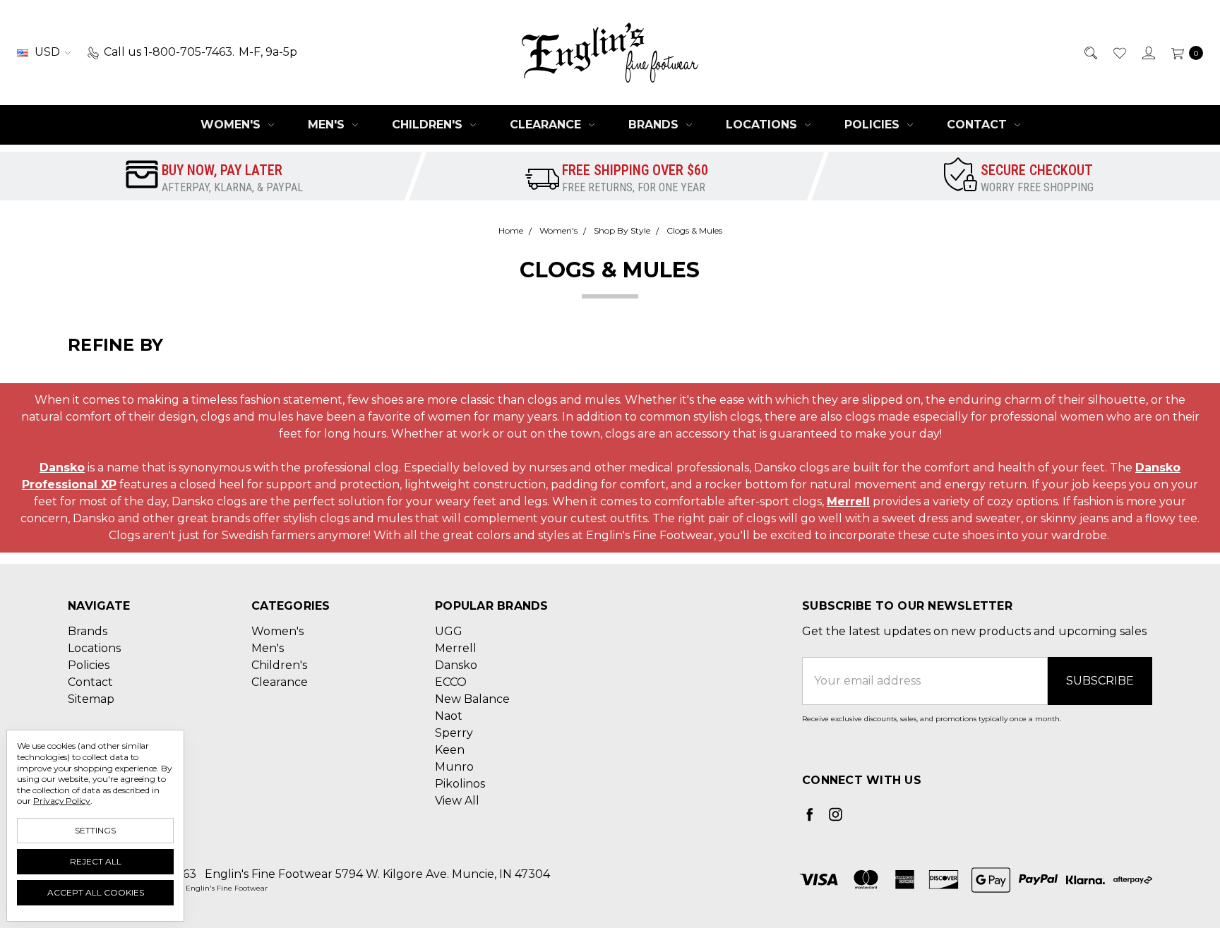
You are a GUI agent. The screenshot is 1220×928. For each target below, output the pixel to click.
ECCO (451, 682)
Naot (448, 716)
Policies (873, 124)
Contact (978, 124)
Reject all (95, 861)
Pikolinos (460, 783)
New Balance (472, 699)
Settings (95, 830)
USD (47, 52)
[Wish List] (1119, 52)
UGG (448, 631)
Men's (328, 124)
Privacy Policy (61, 800)
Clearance (547, 124)
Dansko (62, 467)
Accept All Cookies (95, 892)
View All (457, 800)
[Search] (1090, 52)
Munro (454, 766)
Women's (232, 124)
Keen (450, 750)
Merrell (848, 501)
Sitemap (91, 699)
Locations (763, 124)
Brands (655, 124)
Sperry (454, 733)
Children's (429, 124)
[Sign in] (1148, 52)
